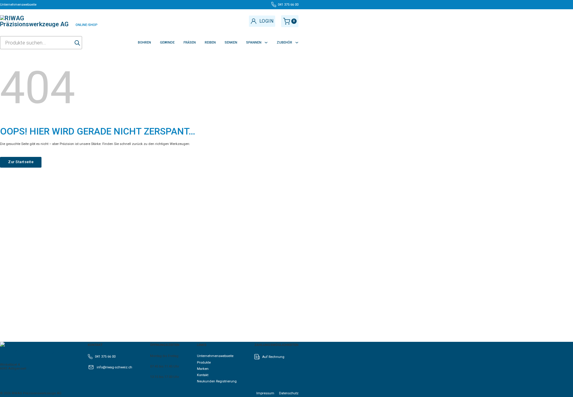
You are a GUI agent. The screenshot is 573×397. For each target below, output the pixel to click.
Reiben (210, 42)
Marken (203, 369)
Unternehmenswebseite (215, 356)
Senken (231, 42)
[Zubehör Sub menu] (296, 42)
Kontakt (202, 375)
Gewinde (167, 42)
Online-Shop (87, 25)
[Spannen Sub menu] (266, 42)
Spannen (253, 42)
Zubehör (284, 42)
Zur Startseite (20, 162)
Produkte (204, 362)
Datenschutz (288, 393)
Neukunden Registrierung (217, 381)
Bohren (144, 42)
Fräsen (190, 42)
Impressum (265, 393)
